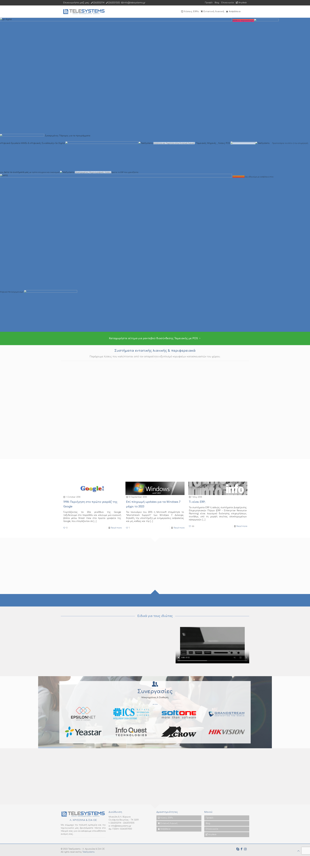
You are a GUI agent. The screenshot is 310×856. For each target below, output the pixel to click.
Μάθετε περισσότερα (243, 20)
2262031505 (114, 3)
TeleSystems (88, 852)
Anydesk (242, 3)
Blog (217, 3)
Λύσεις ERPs (166, 818)
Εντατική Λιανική (168, 823)
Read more (116, 528)
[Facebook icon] (241, 849)
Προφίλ (208, 3)
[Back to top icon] (298, 851)
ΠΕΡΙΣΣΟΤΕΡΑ (238, 177)
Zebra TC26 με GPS (170, 408)
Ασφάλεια (165, 829)
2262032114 (99, 3)
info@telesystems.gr (134, 3)
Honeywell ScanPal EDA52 (222, 408)
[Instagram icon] (245, 849)
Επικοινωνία (227, 3)
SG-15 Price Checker (124, 408)
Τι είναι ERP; (197, 501)
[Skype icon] (237, 849)
